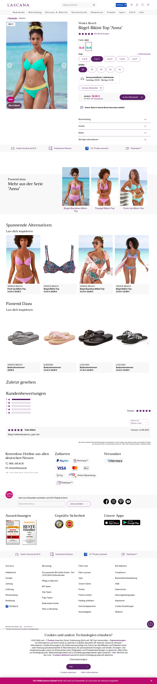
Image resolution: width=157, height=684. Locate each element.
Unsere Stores (84, 584)
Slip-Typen (47, 592)
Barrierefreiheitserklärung (126, 578)
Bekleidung (35, 12)
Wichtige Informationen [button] (88, 139)
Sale (141, 12)
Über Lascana (84, 572)
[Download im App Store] (112, 522)
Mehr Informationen (89, 672)
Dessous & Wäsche (56, 12)
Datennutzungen (118, 640)
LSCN (132, 12)
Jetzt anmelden (76, 504)
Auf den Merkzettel (90, 88)
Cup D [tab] (109, 59)
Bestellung (10, 601)
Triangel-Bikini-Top (104, 208)
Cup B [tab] (84, 59)
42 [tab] (110, 70)
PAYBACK (13, 606)
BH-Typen (46, 586)
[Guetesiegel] (69, 524)
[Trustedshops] (59, 524)
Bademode (19, 12)
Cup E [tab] (122, 59)
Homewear (97, 12)
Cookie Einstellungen (124, 606)
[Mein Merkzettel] (142, 5)
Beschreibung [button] (84, 119)
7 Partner (50, 640)
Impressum (120, 601)
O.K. (71, 667)
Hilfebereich (11, 572)
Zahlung (9, 584)
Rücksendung (12, 595)
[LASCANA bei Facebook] (106, 501)
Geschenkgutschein (87, 606)
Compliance (120, 572)
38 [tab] (92, 70)
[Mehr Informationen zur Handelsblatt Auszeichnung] (29, 532)
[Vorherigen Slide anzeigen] (9, 65)
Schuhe (111, 12)
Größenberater (144, 54)
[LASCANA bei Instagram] (113, 501)
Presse (81, 589)
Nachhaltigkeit (84, 612)
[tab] (81, 46)
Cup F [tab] (134, 59)
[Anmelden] (137, 5)
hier (114, 653)
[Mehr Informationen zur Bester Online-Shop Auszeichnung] (13, 532)
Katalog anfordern (86, 601)
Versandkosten (98, 98)
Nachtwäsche (79, 12)
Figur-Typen (47, 598)
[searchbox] (75, 5)
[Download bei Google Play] (131, 522)
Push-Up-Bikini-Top (133, 208)
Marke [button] (81, 133)
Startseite (12, 18)
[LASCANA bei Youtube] (128, 501)
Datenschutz (120, 589)
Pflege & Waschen (50, 581)
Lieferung (10, 589)
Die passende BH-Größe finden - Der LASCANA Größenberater (58, 573)
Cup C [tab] (97, 59)
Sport (122, 12)
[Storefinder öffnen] (131, 5)
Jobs (80, 578)
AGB (117, 584)
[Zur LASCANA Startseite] (18, 5)
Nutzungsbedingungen (125, 595)
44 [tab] (119, 70)
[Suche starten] (94, 5)
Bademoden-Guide (50, 603)
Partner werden (85, 595)
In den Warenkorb (130, 97)
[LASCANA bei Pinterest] (121, 501)
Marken (22, 18)
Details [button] (81, 126)
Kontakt (9, 578)
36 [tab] (83, 70)
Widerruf (118, 612)
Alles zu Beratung (50, 609)
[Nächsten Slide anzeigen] (64, 65)
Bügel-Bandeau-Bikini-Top (75, 209)
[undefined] (145, 188)
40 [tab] (101, 70)
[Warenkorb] (148, 5)
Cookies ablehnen (61, 655)
